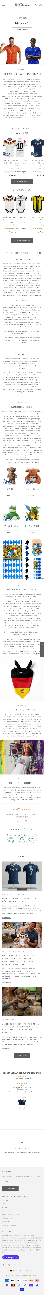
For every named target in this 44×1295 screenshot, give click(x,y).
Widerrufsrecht (7, 1218)
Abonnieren (10, 1188)
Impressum (6, 1211)
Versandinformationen (10, 1214)
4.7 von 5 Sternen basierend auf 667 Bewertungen (22, 815)
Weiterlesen (6, 917)
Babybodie (7, 951)
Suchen (5, 1200)
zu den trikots (22, 30)
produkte (11, 496)
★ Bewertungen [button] (42, 649)
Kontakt (4, 1207)
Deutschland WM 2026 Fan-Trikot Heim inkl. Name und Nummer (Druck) (15, 163)
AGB (3, 1204)
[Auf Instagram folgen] (9, 1264)
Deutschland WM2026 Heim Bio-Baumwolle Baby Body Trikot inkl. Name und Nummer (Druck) (15, 219)
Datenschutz (6, 1222)
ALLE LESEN (22, 1055)
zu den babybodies (22, 241)
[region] (22, 37)
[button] (9, 172)
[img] (22, 1076)
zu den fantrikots (22, 181)
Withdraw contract (9, 1225)
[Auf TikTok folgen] (15, 1264)
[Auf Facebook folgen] (3, 1264)
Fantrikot (7, 894)
